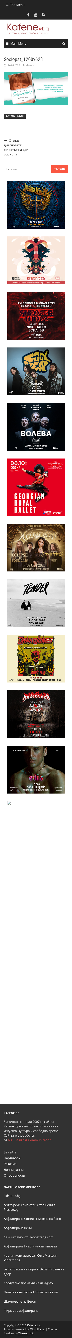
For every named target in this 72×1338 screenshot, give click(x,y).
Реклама (10, 1164)
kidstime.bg (12, 1196)
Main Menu (18, 43)
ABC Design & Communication (29, 1140)
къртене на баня (48, 1219)
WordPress (37, 1329)
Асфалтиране (13, 1246)
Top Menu (17, 5)
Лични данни (14, 1170)
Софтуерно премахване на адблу (28, 1283)
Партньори (12, 1158)
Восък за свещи (46, 1292)
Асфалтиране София (19, 1219)
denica (30, 65)
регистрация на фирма (21, 1269)
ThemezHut (25, 1333)
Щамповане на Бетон (20, 1301)
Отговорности (14, 1175)
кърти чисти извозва (41, 1246)
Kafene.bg (33, 1325)
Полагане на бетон (18, 1292)
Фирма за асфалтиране (21, 1311)
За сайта (10, 1152)
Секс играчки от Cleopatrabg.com (28, 1237)
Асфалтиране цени (18, 1228)
